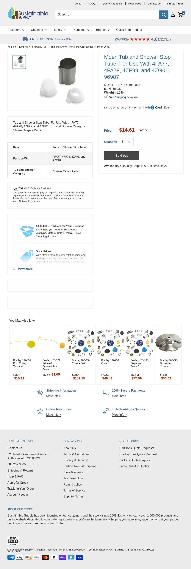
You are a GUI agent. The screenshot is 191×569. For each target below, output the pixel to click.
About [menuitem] (78, 3)
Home (10, 46)
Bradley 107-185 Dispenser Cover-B (139, 363)
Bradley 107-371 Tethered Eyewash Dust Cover (51, 365)
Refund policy (72, 484)
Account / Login (17, 494)
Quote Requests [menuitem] (112, 3)
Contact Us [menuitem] (154, 3)
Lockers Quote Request (135, 460)
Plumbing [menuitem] (79, 29)
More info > (53, 396)
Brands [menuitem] (101, 29)
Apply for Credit (17, 482)
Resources (134, 3)
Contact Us (14, 448)
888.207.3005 (16, 464)
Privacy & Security (75, 460)
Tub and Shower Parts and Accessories (72, 46)
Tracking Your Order (20, 488)
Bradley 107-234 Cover (110, 362)
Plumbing (23, 46)
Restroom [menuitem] (13, 29)
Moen (108, 84)
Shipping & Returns (20, 470)
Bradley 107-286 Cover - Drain (81, 362)
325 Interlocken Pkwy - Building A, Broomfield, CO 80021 (28, 456)
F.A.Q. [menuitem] (92, 3)
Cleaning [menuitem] (37, 29)
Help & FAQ (15, 476)
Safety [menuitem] (58, 29)
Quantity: (110, 141)
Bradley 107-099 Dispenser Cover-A (169, 363)
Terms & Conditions (76, 454)
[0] (180, 14)
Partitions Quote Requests (136, 448)
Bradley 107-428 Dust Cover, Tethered (22, 363)
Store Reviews (73, 472)
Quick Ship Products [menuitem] (129, 29)
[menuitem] (175, 3)
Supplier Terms (73, 496)
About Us (69, 448)
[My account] (173, 15)
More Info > (119, 396)
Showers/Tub (39, 46)
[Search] (163, 14)
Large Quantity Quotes (134, 466)
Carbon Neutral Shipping (79, 466)
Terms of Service (74, 490)
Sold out (122, 155)
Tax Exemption (73, 478)
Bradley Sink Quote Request (138, 454)
